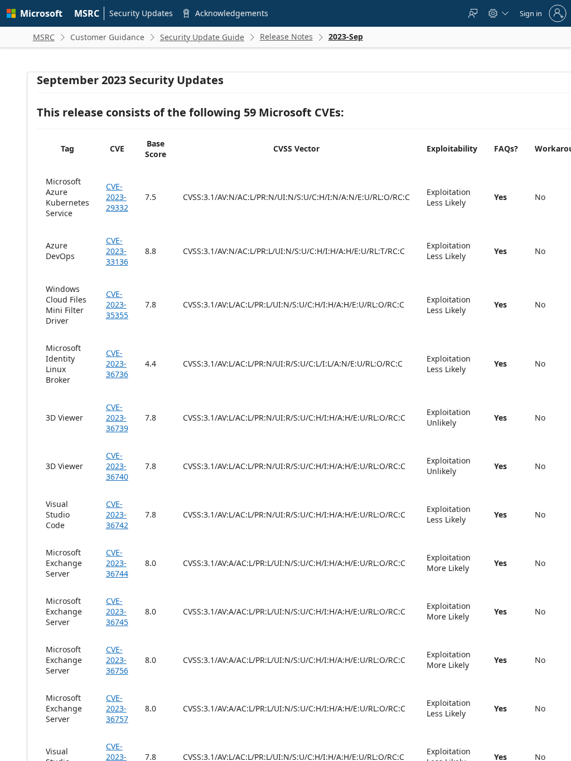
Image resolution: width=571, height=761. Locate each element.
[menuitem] (87, 13)
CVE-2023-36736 (117, 363)
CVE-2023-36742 (117, 514)
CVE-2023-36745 (117, 611)
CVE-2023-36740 (117, 466)
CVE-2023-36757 (117, 708)
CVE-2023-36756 (117, 660)
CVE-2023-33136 (117, 251)
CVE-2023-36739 (117, 417)
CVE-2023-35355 (117, 304)
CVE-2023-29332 (117, 197)
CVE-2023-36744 (117, 563)
